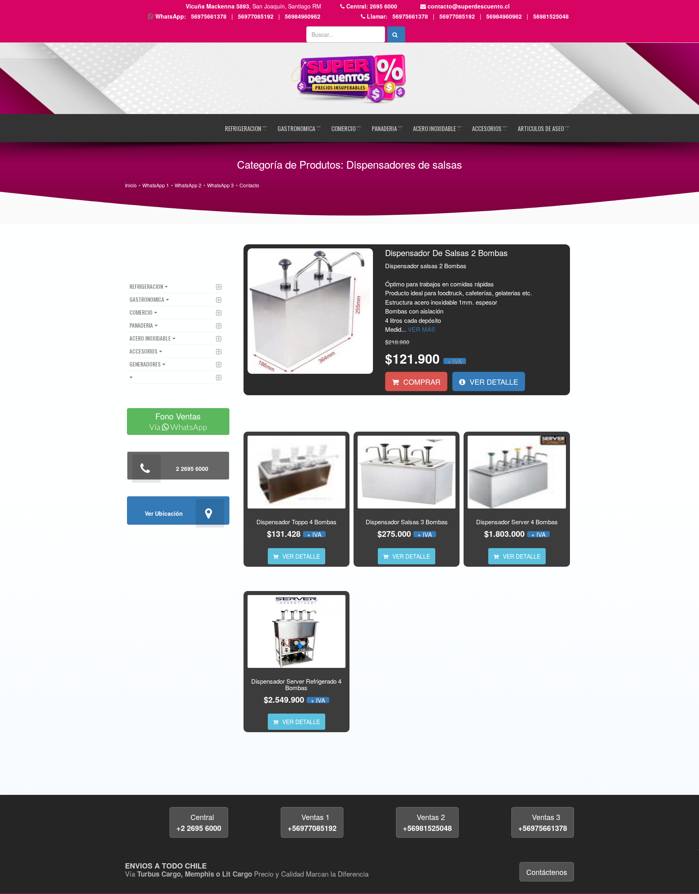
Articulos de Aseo (541, 128)
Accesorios (487, 128)
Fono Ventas (178, 421)
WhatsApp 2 (188, 185)
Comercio (343, 128)
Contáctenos (546, 871)
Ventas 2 (427, 822)
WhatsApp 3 (220, 185)
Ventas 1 (312, 822)
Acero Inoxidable (434, 128)
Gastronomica (296, 128)
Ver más (421, 329)
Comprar (421, 381)
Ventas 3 (542, 822)
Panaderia (384, 128)
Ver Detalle (493, 381)
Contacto (249, 185)
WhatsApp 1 (155, 185)
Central (198, 822)
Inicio (131, 185)
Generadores (145, 364)
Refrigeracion (243, 128)
